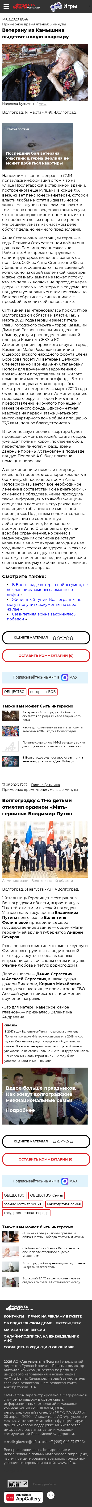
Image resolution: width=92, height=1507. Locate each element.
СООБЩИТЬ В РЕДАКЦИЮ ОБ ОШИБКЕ (39, 1347)
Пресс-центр (68, 1323)
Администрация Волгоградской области (37, 881)
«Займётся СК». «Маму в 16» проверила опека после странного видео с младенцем (50, 1252)
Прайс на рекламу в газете (55, 1316)
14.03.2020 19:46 (15, 19)
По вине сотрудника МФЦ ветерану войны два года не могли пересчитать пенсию (53, 744)
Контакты (14, 1316)
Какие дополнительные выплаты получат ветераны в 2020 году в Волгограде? (53, 729)
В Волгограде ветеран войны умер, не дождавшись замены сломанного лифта (47, 590)
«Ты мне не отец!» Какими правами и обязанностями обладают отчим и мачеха (53, 1235)
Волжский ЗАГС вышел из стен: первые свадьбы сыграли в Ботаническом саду (51, 1280)
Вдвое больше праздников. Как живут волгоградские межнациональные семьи (41, 1094)
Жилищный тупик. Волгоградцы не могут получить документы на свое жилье (44, 604)
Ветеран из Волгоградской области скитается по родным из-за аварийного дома (51, 716)
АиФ (42, 104)
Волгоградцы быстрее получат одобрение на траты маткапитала (53, 1265)
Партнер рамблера (44, 1484)
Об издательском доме (28, 1323)
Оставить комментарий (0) (46, 656)
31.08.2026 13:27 (14, 785)
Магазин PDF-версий (24, 1330)
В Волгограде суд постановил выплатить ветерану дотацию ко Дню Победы (53, 759)
